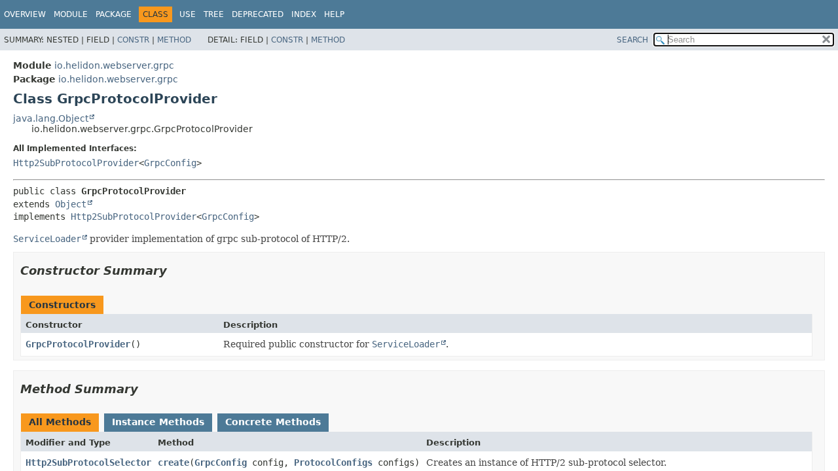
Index (303, 14)
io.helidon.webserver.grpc (114, 65)
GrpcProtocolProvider (78, 344)
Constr (133, 39)
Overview (25, 14)
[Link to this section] (176, 270)
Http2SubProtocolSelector (88, 462)
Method (174, 39)
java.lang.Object (50, 118)
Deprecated (257, 14)
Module (71, 14)
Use (187, 14)
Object (70, 204)
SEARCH (632, 39)
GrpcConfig (170, 163)
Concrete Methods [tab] (273, 422)
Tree (214, 14)
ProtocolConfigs (333, 462)
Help (334, 14)
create (173, 462)
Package (114, 14)
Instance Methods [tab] (158, 422)
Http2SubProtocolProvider (76, 163)
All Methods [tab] (60, 422)
